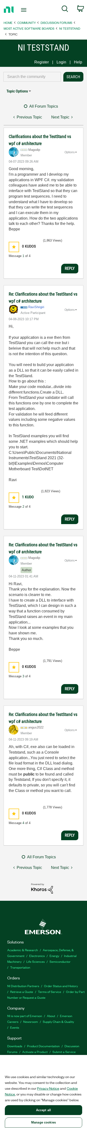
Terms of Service (49, 991)
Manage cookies (43, 1122)
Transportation (20, 967)
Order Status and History (61, 986)
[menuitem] (64, 9)
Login (61, 62)
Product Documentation (43, 1046)
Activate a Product (35, 1051)
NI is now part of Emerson (24, 1015)
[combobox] (32, 77)
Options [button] (70, 152)
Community (26, 22)
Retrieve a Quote (21, 991)
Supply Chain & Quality (58, 1021)
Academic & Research (22, 950)
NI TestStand (69, 28)
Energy (54, 955)
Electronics (37, 955)
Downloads (14, 1046)
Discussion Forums (56, 22)
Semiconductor (60, 961)
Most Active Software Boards (29, 28)
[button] (14, 247)
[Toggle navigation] (24, 10)
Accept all (43, 1110)
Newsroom (30, 1021)
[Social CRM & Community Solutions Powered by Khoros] (42, 888)
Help (78, 62)
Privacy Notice (48, 1088)
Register (41, 62)
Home (8, 22)
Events (14, 1027)
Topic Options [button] (17, 91)
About (51, 1015)
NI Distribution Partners (23, 986)
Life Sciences (35, 961)
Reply (70, 268)
